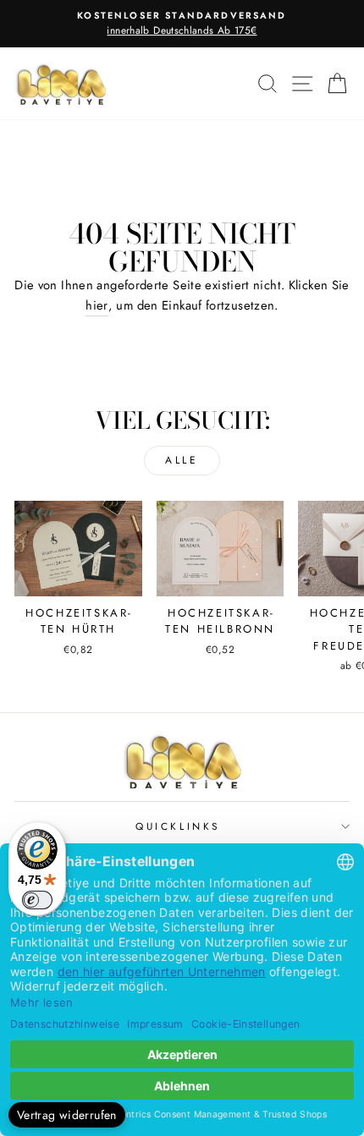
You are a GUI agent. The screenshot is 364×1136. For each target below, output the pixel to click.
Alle (181, 460)
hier (96, 305)
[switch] (37, 900)
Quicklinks (177, 826)
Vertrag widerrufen (67, 1114)
